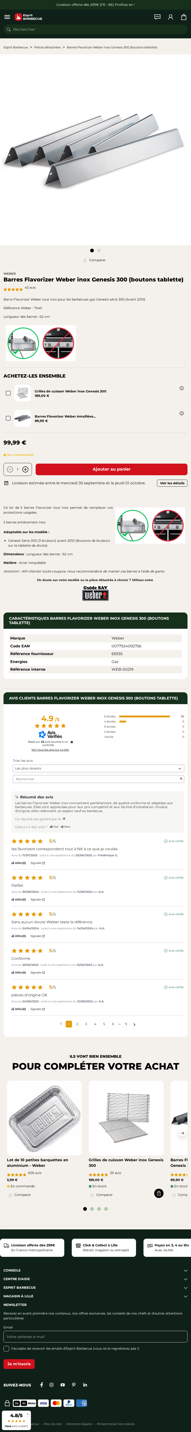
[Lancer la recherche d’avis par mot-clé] (181, 779)
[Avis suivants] (134, 1024)
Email (8, 1327)
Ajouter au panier (112, 469)
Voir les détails (172, 483)
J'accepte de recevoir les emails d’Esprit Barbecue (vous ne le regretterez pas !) (75, 1348)
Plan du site (53, 1424)
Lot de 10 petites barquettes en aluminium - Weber (37, 1163)
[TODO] (64, 818)
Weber (9, 273)
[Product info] (182, 388)
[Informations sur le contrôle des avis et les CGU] (72, 742)
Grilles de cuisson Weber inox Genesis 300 (70, 391)
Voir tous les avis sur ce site (50, 749)
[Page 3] (99, 1209)
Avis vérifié (176, 841)
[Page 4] (106, 1209)
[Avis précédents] (61, 1023)
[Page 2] (99, 250)
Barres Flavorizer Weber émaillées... (65, 416)
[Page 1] (92, 250)
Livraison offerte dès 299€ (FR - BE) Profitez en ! (95, 5)
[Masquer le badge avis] (27, 1414)
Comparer (97, 260)
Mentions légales (79, 1424)
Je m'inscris (19, 1364)
